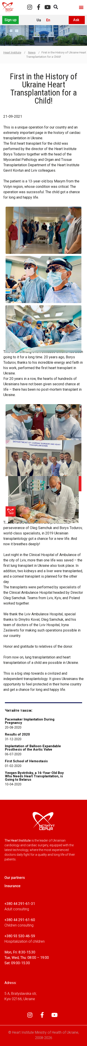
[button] (81, 7)
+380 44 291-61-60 (19, 920)
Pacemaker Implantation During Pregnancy (29, 721)
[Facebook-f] (38, 7)
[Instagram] (29, 7)
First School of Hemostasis (26, 761)
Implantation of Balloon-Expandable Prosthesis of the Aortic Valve (33, 747)
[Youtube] (47, 7)
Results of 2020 (17, 734)
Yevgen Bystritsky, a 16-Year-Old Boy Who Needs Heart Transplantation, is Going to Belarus (34, 776)
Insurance (12, 886)
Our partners (14, 877)
